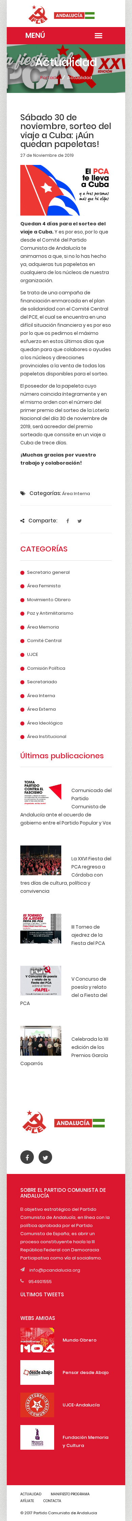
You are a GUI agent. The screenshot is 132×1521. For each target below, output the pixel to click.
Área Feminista (44, 586)
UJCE (32, 655)
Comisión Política (46, 668)
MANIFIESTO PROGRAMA (70, 1494)
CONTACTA (52, 1500)
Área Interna (41, 696)
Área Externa (41, 709)
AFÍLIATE (27, 1500)
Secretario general (48, 572)
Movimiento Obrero (49, 600)
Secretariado (42, 682)
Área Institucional (46, 737)
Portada (49, 77)
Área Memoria (43, 627)
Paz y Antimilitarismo (50, 613)
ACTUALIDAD (30, 1494)
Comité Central (44, 641)
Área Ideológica (45, 723)
